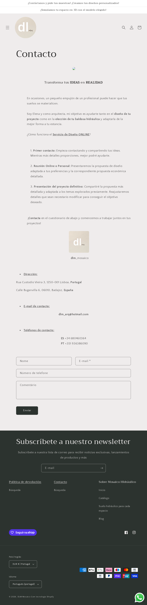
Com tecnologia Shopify (42, 597)
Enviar (27, 410)
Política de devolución (25, 481)
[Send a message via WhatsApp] (139, 597)
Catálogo (104, 498)
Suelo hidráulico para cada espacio (114, 508)
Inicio (102, 490)
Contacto (60, 481)
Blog (101, 518)
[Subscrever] (102, 468)
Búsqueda (15, 490)
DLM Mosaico (24, 597)
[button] (7, 28)
